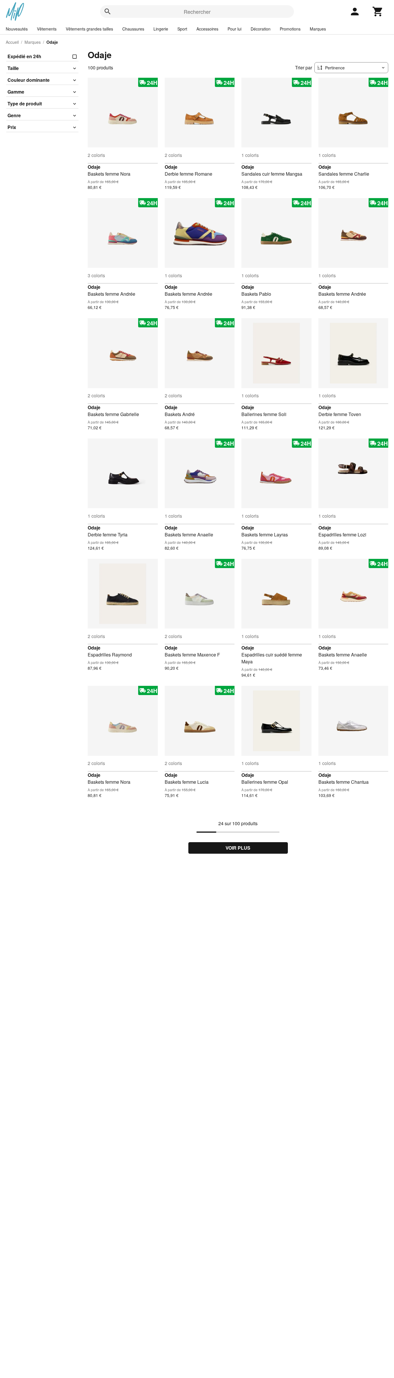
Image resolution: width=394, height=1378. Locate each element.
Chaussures (133, 29)
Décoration (261, 29)
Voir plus (238, 847)
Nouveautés (17, 29)
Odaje (94, 167)
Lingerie (160, 29)
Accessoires (207, 29)
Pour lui (234, 29)
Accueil (12, 42)
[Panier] (378, 11)
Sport (182, 29)
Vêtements (47, 29)
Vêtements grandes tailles (89, 29)
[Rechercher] (108, 11)
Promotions (290, 29)
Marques (318, 29)
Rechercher (197, 11)
